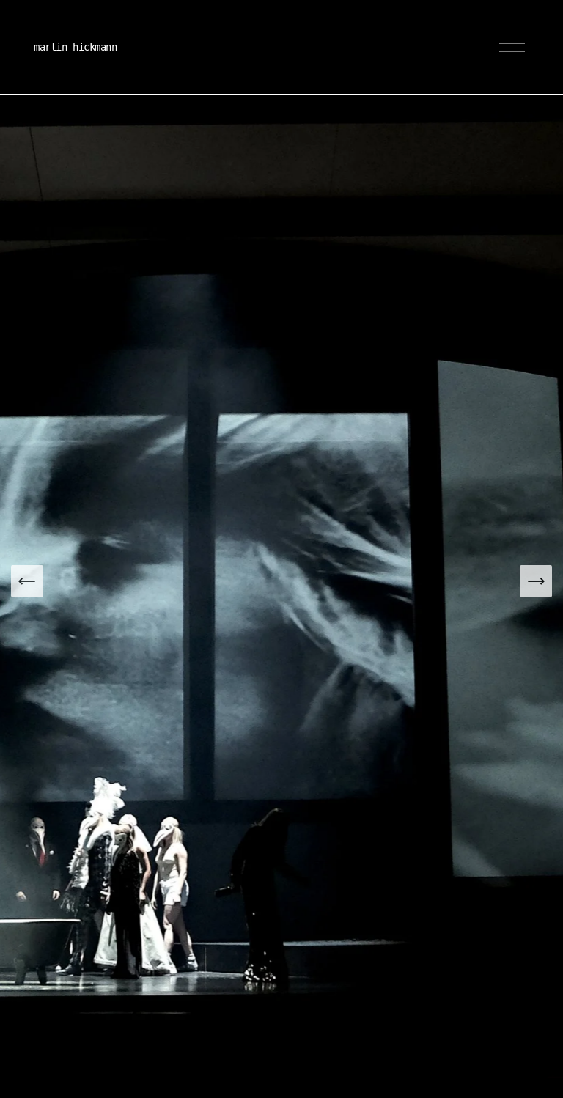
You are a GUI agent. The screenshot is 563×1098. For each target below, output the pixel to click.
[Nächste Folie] (536, 581)
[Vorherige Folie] (27, 581)
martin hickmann (75, 47)
